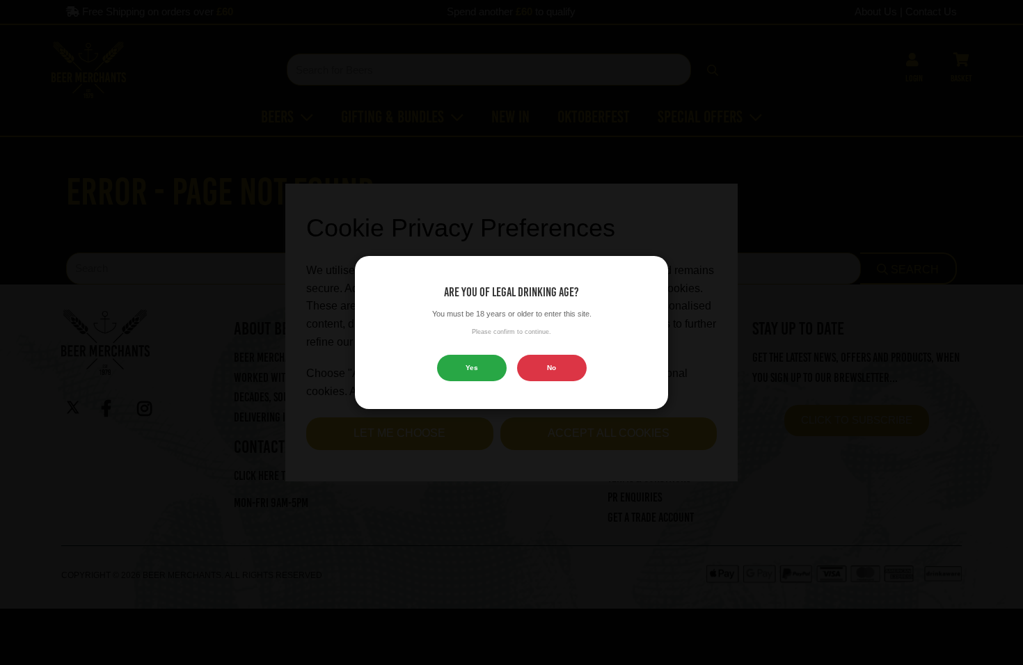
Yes (472, 367)
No (551, 367)
